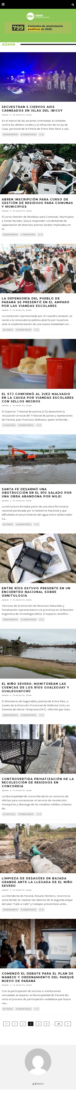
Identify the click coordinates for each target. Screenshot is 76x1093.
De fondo (8, 330)
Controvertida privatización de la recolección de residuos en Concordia (38, 782)
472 (58, 1024)
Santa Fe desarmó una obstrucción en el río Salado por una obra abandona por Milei (37, 493)
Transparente (10, 134)
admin (5, 115)
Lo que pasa (9, 425)
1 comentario (28, 234)
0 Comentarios (28, 134)
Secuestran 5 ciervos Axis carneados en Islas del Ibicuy (32, 108)
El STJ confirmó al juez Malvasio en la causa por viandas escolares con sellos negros (38, 397)
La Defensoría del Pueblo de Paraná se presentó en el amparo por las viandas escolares (36, 302)
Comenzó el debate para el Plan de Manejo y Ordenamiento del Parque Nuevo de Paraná (38, 977)
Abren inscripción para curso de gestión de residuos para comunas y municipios (37, 203)
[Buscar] (73, 4)
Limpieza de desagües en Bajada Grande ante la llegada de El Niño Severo (37, 882)
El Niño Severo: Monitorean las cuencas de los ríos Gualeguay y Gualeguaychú (35, 687)
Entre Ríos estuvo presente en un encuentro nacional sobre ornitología (36, 592)
